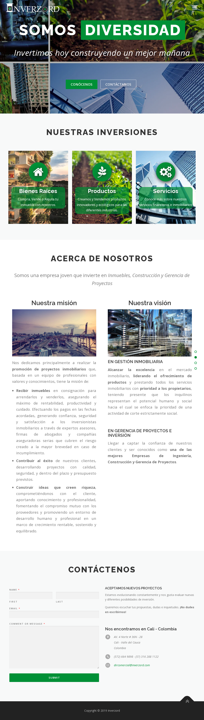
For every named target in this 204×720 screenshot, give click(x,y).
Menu (194, 7)
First (13, 601)
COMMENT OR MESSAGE (27, 623)
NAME (14, 589)
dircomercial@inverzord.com (132, 665)
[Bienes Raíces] (38, 171)
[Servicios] (166, 171)
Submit (54, 677)
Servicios (165, 191)
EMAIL (14, 608)
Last (59, 601)
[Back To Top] (187, 701)
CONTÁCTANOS (118, 84)
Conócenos (81, 84)
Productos (102, 191)
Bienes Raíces (38, 191)
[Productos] (102, 171)
